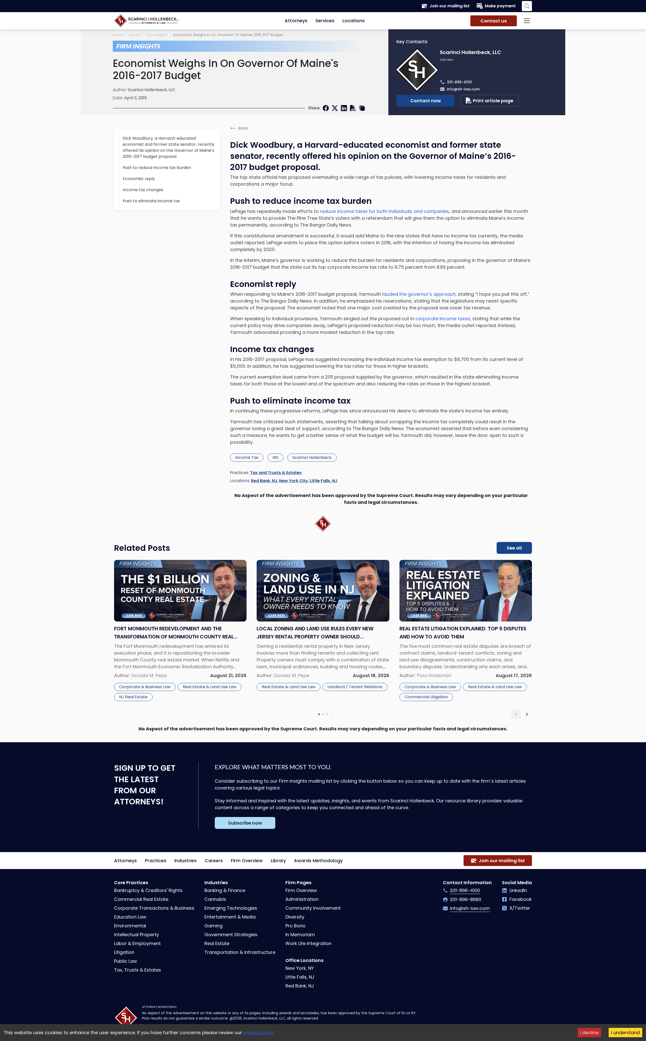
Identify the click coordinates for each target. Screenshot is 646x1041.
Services (324, 20)
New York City (293, 481)
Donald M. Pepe (149, 675)
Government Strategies (230, 934)
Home (118, 35)
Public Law (125, 961)
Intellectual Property (136, 934)
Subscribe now (245, 823)
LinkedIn (518, 890)
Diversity (294, 917)
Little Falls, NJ (323, 481)
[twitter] (335, 108)
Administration (301, 899)
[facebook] (326, 108)
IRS (275, 457)
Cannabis (215, 899)
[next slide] (527, 714)
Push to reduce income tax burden (157, 167)
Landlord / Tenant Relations (355, 687)
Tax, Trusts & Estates (137, 970)
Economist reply (139, 179)
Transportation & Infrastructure (239, 952)
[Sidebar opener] (527, 21)
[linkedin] (344, 108)
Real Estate (216, 943)
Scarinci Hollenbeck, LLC (151, 90)
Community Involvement (313, 908)
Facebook (520, 899)
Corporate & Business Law (145, 687)
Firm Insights (157, 35)
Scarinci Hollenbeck (312, 457)
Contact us (493, 21)
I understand (625, 1032)
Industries (185, 860)
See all (514, 548)
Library (134, 35)
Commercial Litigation (426, 697)
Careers (214, 860)
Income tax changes (143, 190)
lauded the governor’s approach (419, 294)
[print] (353, 108)
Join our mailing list (449, 6)
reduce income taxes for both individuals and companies (384, 211)
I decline (589, 1032)
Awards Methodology (318, 860)
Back (243, 128)
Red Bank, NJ (264, 481)
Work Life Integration (308, 943)
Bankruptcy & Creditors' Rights (148, 890)
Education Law (130, 917)
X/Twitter (519, 908)
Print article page (493, 100)
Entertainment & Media (230, 917)
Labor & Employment (137, 943)
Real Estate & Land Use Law (209, 687)
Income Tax (246, 457)
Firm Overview (247, 860)
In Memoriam (300, 934)
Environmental (130, 926)
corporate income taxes (442, 318)
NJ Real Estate (133, 697)
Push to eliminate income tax (151, 201)
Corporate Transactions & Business (154, 908)
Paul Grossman (434, 675)
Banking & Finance (224, 890)
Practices (155, 860)
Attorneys (296, 20)
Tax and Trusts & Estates (276, 473)
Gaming (213, 926)
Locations (353, 20)
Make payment (500, 6)
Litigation (124, 952)
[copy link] (362, 108)
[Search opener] (527, 6)
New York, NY (299, 968)
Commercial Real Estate (141, 899)
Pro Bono (295, 926)
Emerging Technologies (230, 908)
